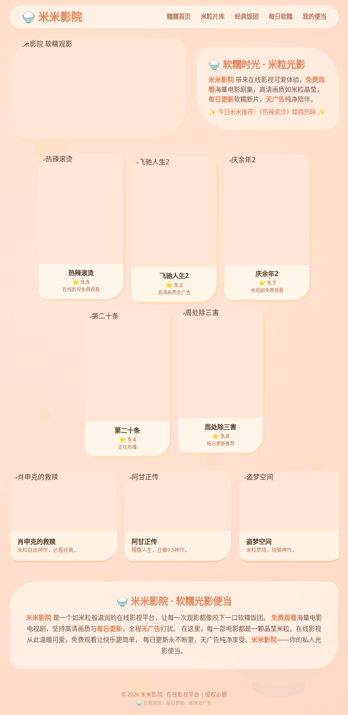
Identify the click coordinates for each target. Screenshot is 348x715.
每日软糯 (280, 16)
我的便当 (314, 16)
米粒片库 (213, 16)
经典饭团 (246, 16)
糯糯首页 (179, 16)
